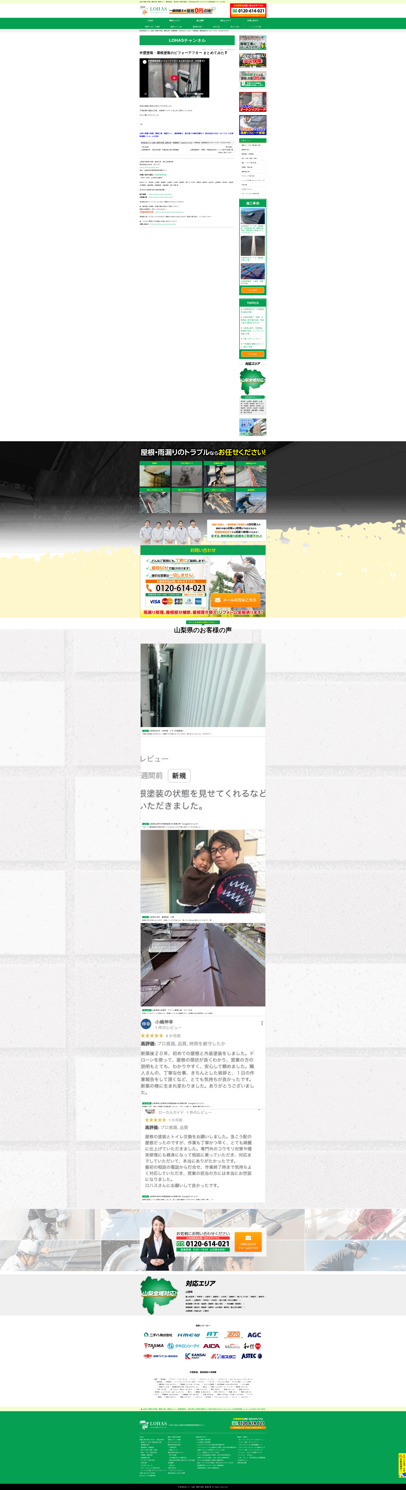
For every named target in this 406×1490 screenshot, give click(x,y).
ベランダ (211, 1382)
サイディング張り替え (248, 176)
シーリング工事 (255, 26)
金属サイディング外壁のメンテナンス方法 (211, 1450)
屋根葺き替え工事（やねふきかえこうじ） (186, 1387)
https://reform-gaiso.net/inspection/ (169, 212)
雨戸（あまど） (216, 1389)
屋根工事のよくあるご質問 (176, 1473)
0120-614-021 (161, 174)
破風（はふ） (233, 1392)
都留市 (215, 1296)
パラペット (198, 1397)
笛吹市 (261, 1296)
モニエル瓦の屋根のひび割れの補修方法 (210, 1460)
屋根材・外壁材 (242, 1437)
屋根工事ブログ (201, 1437)
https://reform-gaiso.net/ (149, 167)
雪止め (205, 1387)
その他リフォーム (247, 189)
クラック (172, 1379)
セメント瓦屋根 (209, 1384)
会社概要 (171, 1463)
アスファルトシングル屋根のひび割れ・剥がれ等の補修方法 (217, 1447)
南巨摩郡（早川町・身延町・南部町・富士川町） (205, 1303)
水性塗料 (168, 1382)
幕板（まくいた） (230, 1389)
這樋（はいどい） (244, 1389)
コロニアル (244, 1397)
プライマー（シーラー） (207, 1379)
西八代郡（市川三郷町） (229, 1300)
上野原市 (197, 1300)
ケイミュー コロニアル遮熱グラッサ (250, 1452)
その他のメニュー (243, 1460)
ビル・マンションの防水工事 (250, 193)
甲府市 (199, 1296)
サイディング (222, 1379)
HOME (150, 20)
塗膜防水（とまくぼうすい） (168, 1384)
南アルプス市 (242, 1296)
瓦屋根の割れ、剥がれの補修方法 (208, 1468)
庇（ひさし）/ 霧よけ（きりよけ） (182, 1389)
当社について (225, 20)
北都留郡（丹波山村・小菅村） (198, 1311)
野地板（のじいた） (242, 1387)
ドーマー (250, 1394)
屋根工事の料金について (176, 1452)
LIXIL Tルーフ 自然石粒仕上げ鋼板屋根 (252, 1458)
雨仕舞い (163, 1379)
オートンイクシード (174, 1442)
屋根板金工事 (246, 171)
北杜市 (188, 1300)
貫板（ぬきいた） (246, 1392)
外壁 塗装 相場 (242, 1463)
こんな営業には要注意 (203, 1440)
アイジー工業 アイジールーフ (248, 1442)
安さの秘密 (172, 1455)
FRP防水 (208, 1397)
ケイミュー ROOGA (245, 1455)
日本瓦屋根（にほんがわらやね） (228, 1384)
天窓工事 (244, 185)
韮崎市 (232, 1296)
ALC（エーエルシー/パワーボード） (241, 1379)
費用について (174, 20)
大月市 (223, 1296)
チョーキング (183, 1379)
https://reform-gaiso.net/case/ (160, 194)
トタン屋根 (245, 1384)
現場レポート (173, 1450)
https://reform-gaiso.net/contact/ (163, 224)
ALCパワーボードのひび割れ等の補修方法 (211, 1445)
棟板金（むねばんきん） (203, 1392)
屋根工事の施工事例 (174, 1445)
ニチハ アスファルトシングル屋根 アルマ (252, 1447)
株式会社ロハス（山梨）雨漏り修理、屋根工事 (195, 1487)
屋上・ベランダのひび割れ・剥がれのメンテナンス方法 (215, 1463)
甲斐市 (253, 1296)
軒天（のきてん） (220, 1392)
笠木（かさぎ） (162, 1389)
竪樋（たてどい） (186, 1397)
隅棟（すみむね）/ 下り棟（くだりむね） (231, 1394)
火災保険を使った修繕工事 (177, 1458)
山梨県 (189, 1291)
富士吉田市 (190, 1296)
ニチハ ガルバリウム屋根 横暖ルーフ (250, 1445)
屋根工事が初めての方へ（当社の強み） (152, 1440)
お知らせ (172, 1465)
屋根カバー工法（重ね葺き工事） (252, 145)
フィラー (193, 1379)
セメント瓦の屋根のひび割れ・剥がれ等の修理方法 (214, 1455)
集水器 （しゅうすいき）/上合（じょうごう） (170, 1392)
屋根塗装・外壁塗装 (248, 154)
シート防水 (247, 1382)
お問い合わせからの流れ (147, 1473)
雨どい (190, 1392)
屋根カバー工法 (176, 26)
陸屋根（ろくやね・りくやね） (191, 1384)
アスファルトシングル (221, 1397)
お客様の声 (172, 1447)
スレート (234, 1397)
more (254, 290)
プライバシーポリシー (176, 1470)
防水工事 (216, 26)
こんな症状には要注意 (203, 1442)
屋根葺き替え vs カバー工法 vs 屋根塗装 (211, 1465)
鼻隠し (160, 1397)
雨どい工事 (235, 26)
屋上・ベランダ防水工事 (249, 163)
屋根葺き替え (198, 26)
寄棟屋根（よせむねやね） (170, 1394)
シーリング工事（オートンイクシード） (254, 180)
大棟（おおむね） (208, 1394)
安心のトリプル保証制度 (147, 1476)
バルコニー (201, 1382)
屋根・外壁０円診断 (174, 1437)
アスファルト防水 (223, 1382)
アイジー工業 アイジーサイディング (251, 1450)
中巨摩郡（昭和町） (235, 1303)
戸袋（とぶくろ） (202, 1389)
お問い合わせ (252, 20)
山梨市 (207, 1296)
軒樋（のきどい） (171, 1397)
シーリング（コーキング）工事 (185, 1382)
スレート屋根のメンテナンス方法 (208, 1452)
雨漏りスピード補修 (152, 26)
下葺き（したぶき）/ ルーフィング (221, 1387)
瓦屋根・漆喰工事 (247, 167)
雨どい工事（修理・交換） (250, 158)
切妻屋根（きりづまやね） (191, 1394)
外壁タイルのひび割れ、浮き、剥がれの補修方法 (213, 1458)
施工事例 (200, 20)
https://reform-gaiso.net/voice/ (161, 197)
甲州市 (206, 1300)
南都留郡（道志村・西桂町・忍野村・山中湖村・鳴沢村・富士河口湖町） (214, 1307)
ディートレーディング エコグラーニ (251, 1440)
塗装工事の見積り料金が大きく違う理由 (182, 1460)
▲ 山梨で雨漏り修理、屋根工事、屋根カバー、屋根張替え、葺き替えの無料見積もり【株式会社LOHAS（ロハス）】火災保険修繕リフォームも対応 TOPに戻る (203, 1409)
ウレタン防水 (236, 1382)
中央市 (214, 1300)
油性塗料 (159, 1382)
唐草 (155, 1379)
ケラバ (157, 1394)
